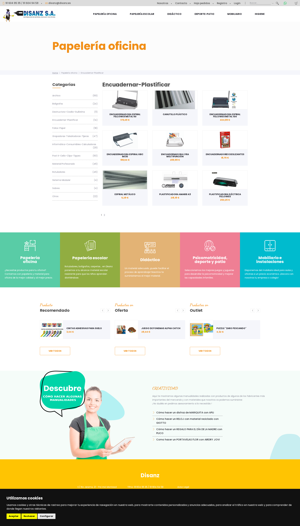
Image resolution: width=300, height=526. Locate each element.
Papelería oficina (69, 73)
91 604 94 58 (30, 3)
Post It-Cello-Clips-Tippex (75, 155)
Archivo (75, 95)
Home (55, 73)
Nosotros (162, 3)
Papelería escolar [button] (142, 14)
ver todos (55, 350)
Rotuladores (75, 172)
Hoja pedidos (202, 3)
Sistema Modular (75, 180)
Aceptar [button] (14, 516)
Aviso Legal (183, 487)
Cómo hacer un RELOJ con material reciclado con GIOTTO (187, 421)
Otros (75, 196)
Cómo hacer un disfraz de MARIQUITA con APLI (185, 412)
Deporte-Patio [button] (204, 14)
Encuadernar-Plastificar (92, 73)
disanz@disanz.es (59, 3)
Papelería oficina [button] (105, 14)
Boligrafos (75, 103)
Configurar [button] (46, 516)
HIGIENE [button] (260, 14)
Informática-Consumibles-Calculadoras (75, 146)
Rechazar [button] (29, 516)
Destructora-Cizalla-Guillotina (75, 111)
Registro (222, 3)
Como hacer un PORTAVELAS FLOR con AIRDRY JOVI (188, 439)
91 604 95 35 (13, 3)
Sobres (75, 188)
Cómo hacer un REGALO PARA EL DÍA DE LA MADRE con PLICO (189, 431)
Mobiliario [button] (234, 14)
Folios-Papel (75, 128)
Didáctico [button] (174, 14)
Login (237, 3)
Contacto (181, 3)
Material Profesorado (75, 163)
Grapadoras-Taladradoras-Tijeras (75, 136)
